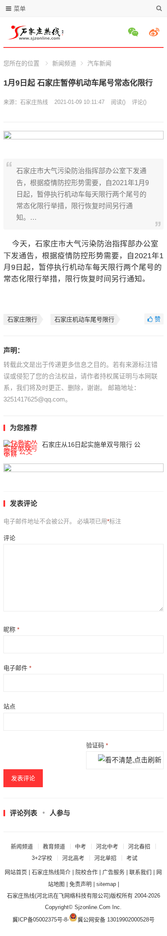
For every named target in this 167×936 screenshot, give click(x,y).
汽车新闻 (99, 63)
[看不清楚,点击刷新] (129, 760)
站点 (9, 706)
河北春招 (139, 846)
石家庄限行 (22, 319)
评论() (139, 102)
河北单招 (105, 858)
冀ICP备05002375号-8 (39, 919)
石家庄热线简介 (51, 872)
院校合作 (86, 872)
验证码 (97, 745)
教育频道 (54, 846)
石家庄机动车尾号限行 (84, 319)
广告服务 (113, 872)
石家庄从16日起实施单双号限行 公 (91, 444)
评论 (9, 537)
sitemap (106, 884)
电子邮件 (17, 667)
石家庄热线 (34, 102)
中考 (80, 846)
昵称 (11, 629)
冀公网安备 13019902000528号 (116, 919)
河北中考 (107, 846)
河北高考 (73, 858)
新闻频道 (64, 63)
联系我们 (140, 872)
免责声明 (80, 884)
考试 (131, 858)
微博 (155, 32)
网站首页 (16, 872)
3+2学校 (42, 858)
